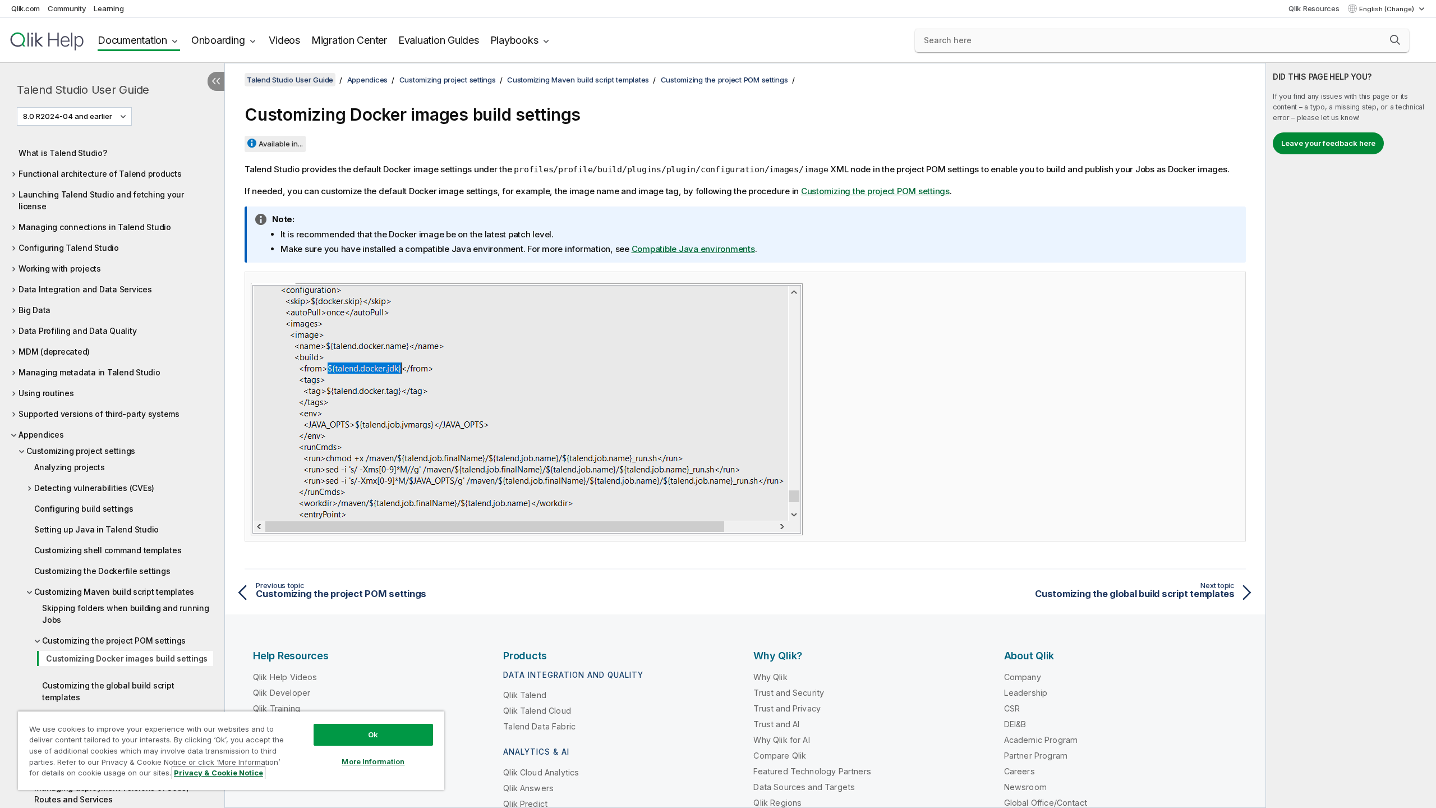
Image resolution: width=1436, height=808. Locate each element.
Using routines (46, 393)
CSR (1012, 708)
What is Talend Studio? (63, 153)
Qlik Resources (1314, 8)
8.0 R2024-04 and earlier (67, 116)
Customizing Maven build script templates (114, 591)
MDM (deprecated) (54, 351)
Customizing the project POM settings (114, 640)
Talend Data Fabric (539, 726)
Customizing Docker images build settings (127, 658)
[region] (231, 750)
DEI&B (1015, 724)
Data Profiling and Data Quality (77, 331)
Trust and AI (776, 724)
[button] (1395, 39)
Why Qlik (770, 677)
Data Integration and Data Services (85, 289)
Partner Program (1035, 755)
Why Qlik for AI (781, 740)
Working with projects (60, 268)
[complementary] (1351, 435)
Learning (108, 8)
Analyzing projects (69, 467)
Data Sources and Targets (804, 787)
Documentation (132, 40)
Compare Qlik (779, 755)
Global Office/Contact (1045, 802)
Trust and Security (788, 692)
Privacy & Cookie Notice (218, 772)
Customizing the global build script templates (108, 691)
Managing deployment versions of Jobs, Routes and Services (111, 793)
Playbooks (514, 40)
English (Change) (1387, 9)
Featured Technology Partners (812, 771)
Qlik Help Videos (285, 677)
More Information (373, 761)
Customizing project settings (80, 451)
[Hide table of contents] (216, 81)
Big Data (34, 310)
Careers (1019, 771)
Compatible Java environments (693, 249)
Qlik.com (25, 8)
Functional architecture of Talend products (100, 173)
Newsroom (1025, 787)
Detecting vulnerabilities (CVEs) (94, 488)
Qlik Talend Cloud (537, 710)
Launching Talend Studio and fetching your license (101, 200)
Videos (284, 40)
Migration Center (349, 40)
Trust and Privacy (787, 708)
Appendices (41, 434)
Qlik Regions (777, 802)
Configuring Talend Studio (69, 247)
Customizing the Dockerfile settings (102, 571)
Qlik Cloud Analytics (541, 772)
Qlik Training (276, 708)
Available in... (281, 143)
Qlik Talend (524, 695)
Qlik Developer (281, 692)
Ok (373, 734)
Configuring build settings (84, 508)
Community (67, 8)
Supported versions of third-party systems (99, 414)
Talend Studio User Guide (83, 90)
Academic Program (1041, 740)
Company (1022, 677)
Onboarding (218, 40)
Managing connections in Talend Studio (95, 227)
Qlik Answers (528, 788)
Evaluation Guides (438, 40)
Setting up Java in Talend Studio (96, 529)
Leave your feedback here (1328, 143)
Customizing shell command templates (107, 550)
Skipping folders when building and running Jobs (125, 614)
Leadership (1026, 692)
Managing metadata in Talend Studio (89, 372)
